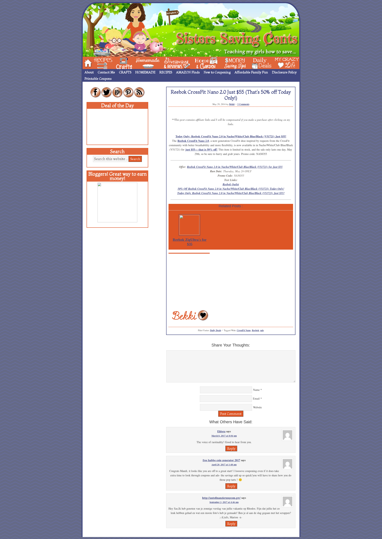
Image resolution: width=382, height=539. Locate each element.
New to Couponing (217, 72)
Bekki (232, 104)
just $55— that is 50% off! (201, 149)
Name (256, 390)
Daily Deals (215, 330)
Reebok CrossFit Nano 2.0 (193, 141)
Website (257, 407)
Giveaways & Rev (174, 62)
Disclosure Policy (284, 72)
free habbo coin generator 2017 (221, 460)
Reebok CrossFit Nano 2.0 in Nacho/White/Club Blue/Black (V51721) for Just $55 (235, 167)
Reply (231, 448)
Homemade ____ (143, 62)
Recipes (100, 62)
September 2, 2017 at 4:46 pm (224, 502)
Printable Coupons (98, 79)
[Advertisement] (231, 281)
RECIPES (165, 72)
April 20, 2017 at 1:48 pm (224, 464)
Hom (87, 62)
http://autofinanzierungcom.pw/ (221, 498)
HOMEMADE (145, 72)
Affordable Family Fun (251, 72)
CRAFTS (125, 72)
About (89, 72)
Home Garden (202, 62)
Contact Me (106, 72)
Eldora (221, 431)
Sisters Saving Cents (191, 29)
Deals (260, 62)
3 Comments (243, 104)
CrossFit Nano (244, 330)
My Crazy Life (280, 62)
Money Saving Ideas (234, 62)
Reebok (255, 330)
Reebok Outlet (231, 184)
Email (256, 398)
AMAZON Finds (188, 72)
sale (262, 330)
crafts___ (118, 62)
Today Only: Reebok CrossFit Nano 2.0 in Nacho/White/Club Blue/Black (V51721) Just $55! (230, 136)
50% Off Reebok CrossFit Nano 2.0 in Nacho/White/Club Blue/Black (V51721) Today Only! (231, 189)
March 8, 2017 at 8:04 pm (224, 435)
